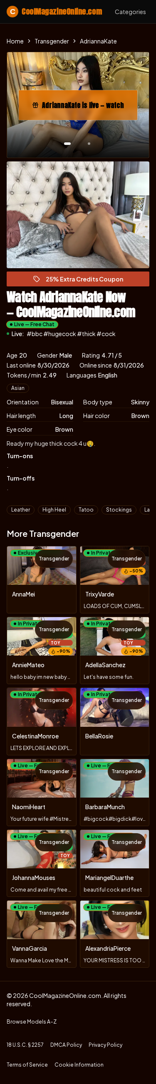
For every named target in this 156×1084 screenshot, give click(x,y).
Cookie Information (79, 1065)
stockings (119, 510)
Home (15, 41)
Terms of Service (27, 1065)
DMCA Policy (66, 1045)
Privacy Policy (105, 1045)
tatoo (86, 510)
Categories (130, 11)
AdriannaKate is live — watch (87, 107)
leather (20, 510)
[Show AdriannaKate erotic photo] (67, 144)
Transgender (52, 41)
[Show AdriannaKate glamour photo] (89, 144)
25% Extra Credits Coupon (88, 280)
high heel (54, 510)
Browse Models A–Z (32, 1022)
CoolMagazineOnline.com (56, 11)
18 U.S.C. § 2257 (25, 1045)
